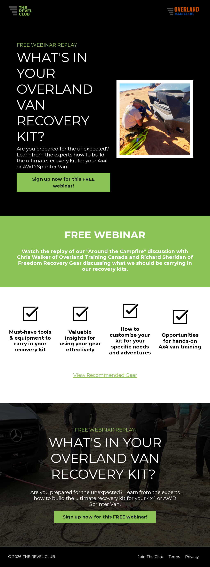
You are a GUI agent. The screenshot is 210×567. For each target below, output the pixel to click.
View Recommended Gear (105, 375)
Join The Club (150, 556)
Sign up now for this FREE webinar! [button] (63, 182)
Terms (174, 556)
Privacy (192, 556)
